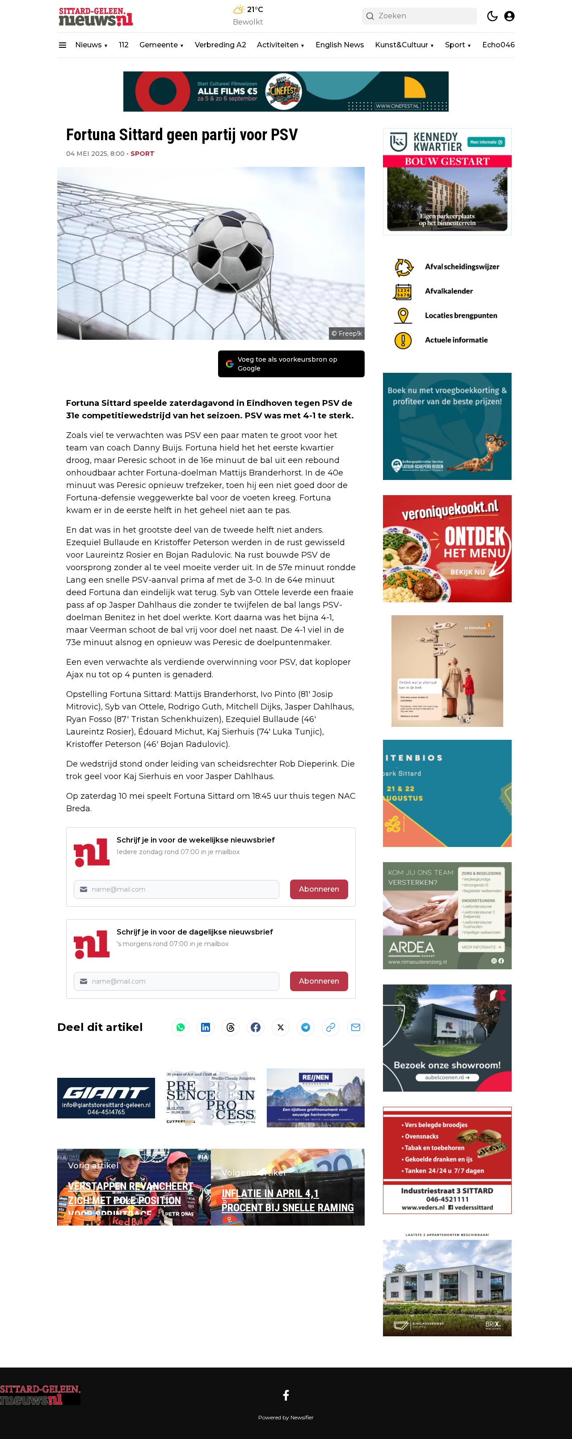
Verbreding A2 (220, 45)
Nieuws (88, 45)
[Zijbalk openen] (62, 45)
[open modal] (509, 16)
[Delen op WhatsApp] (180, 1027)
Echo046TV (503, 45)
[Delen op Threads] (231, 1027)
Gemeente (158, 45)
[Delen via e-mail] (356, 1027)
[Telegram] (306, 1027)
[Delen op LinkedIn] (205, 1027)
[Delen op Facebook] (256, 1027)
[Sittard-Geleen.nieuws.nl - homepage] (97, 16)
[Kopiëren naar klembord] (331, 1027)
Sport (455, 45)
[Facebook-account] (286, 1395)
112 (124, 45)
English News (339, 45)
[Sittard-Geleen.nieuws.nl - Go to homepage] (40, 1395)
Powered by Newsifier (286, 1417)
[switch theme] (492, 16)
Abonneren (319, 889)
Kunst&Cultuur (401, 45)
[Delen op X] (281, 1027)
